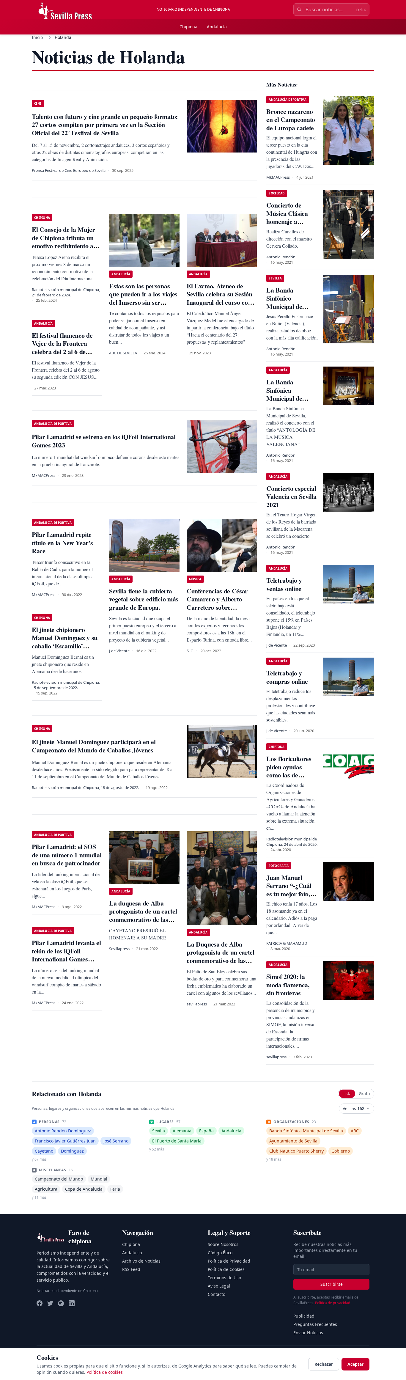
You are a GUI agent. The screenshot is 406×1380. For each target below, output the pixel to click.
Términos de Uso (224, 1277)
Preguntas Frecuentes (315, 1324)
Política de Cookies (226, 1269)
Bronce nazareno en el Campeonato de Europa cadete (290, 119)
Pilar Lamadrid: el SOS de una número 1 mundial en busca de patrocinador (66, 855)
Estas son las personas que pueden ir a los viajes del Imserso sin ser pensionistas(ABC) (143, 298)
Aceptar (355, 1364)
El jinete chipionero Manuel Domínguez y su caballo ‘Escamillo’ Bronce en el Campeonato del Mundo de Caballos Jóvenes (67, 650)
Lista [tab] (347, 1093)
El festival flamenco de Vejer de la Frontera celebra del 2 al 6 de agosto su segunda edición (67, 347)
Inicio (37, 37)
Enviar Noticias (308, 1332)
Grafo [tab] (364, 1093)
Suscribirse (331, 1284)
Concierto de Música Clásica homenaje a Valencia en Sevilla (291, 217)
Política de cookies (104, 1372)
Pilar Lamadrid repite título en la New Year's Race (62, 542)
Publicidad (303, 1316)
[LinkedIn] (72, 1303)
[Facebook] (40, 1303)
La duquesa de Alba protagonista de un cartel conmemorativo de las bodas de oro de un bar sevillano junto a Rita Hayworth (143, 923)
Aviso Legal (219, 1286)
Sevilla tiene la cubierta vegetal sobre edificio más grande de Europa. (143, 599)
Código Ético (220, 1252)
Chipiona (188, 26)
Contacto (216, 1294)
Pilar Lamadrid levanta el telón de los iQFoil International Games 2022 (66, 955)
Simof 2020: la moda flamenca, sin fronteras (287, 985)
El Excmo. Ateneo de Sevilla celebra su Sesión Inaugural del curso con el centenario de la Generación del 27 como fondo (219, 306)
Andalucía (217, 26)
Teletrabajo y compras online (287, 677)
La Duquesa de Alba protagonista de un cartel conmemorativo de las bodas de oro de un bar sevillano (220, 960)
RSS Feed (131, 1269)
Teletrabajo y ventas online (284, 584)
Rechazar (323, 1364)
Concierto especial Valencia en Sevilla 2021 (291, 496)
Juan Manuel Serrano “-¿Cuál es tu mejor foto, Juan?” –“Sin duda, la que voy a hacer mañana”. (290, 898)
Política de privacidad (332, 1302)
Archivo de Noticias (141, 1261)
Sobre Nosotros (223, 1244)
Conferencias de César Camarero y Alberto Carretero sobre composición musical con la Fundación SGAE (220, 607)
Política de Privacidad (229, 1261)
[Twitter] (50, 1303)
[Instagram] (61, 1303)
